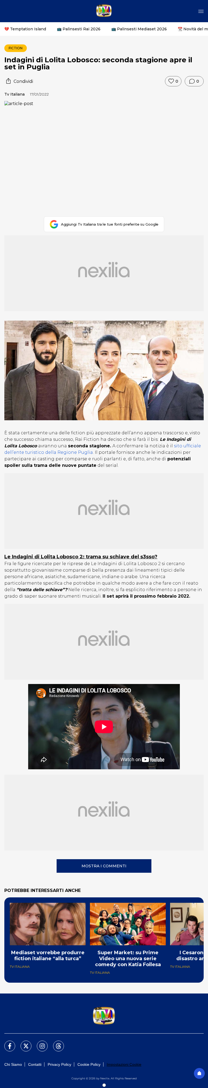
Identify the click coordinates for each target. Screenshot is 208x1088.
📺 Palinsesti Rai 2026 (78, 29)
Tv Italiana (14, 94)
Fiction (15, 48)
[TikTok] (55, 1043)
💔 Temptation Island (25, 29)
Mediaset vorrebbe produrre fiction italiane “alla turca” (47, 956)
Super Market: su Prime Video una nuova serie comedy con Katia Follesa (128, 959)
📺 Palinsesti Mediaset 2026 (139, 29)
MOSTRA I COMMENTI (104, 866)
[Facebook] (6, 1043)
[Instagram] (39, 1043)
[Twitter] (23, 1043)
